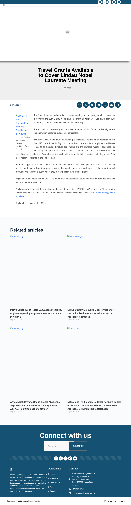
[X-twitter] (104, 2)
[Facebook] (114, 2)
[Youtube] (119, 2)
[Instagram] (109, 2)
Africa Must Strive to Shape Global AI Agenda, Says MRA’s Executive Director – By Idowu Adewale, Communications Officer (35, 405)
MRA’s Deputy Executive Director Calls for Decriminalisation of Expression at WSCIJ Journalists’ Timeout (90, 313)
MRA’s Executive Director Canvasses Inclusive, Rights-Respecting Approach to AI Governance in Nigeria (36, 313)
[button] (68, 32)
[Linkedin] (100, 2)
